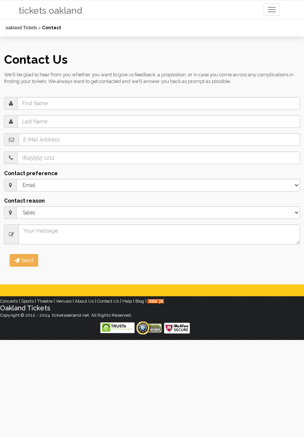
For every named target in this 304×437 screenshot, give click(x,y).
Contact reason (24, 201)
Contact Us (108, 301)
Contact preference (31, 173)
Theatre (45, 301)
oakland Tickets (21, 27)
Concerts (9, 301)
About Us (84, 301)
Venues (64, 301)
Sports (27, 301)
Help (127, 301)
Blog (139, 301)
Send (26, 260)
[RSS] (156, 301)
